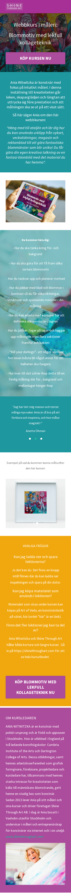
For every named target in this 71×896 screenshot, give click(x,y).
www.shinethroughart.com (25, 832)
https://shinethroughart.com (34, 647)
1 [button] (30, 448)
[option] (35, 425)
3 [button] (41, 448)
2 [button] (36, 448)
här (25, 612)
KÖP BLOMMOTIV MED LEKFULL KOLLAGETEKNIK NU (35, 683)
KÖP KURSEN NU (35, 62)
